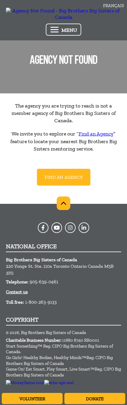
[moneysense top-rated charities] (25, 382)
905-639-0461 (44, 282)
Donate (95, 398)
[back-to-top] (63, 203)
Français (113, 5)
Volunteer (32, 398)
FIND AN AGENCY (64, 177)
